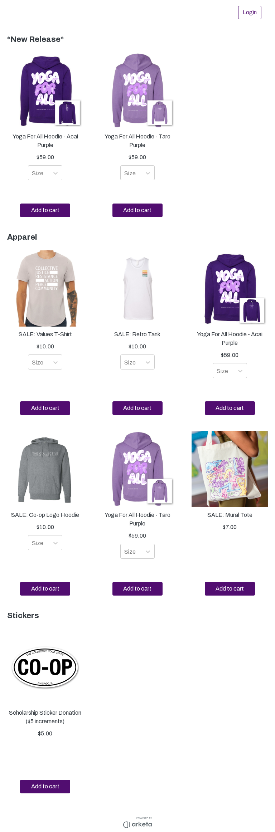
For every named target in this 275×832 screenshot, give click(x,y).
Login (250, 12)
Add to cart (45, 210)
